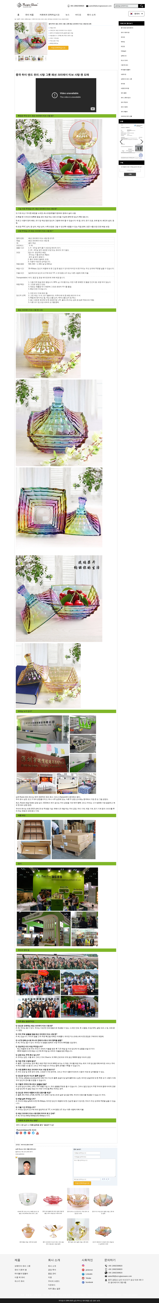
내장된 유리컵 (125, 88)
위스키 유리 (124, 60)
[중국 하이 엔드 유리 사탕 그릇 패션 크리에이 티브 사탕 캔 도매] (31, 38)
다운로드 (51, 1285)
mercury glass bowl (27, 1144)
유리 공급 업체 (64, 1295)
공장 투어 (52, 1270)
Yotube (83, 1278)
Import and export (79, 1295)
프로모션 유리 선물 (126, 116)
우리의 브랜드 (54, 1281)
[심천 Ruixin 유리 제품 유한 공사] (27, 5)
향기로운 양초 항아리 (127, 28)
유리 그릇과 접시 (26, 19)
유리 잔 (46, 1295)
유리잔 (123, 37)
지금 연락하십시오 (58, 48)
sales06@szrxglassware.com (100, 6)
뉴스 (67, 15)
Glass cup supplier (130, 1295)
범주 (18, 19)
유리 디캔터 (124, 107)
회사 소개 (91, 15)
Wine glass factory (114, 1295)
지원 (50, 1277)
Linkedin (83, 1274)
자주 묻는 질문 (54, 1289)
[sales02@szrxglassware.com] (16, 1157)
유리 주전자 (124, 102)
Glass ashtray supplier (96, 1295)
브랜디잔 (123, 74)
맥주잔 (123, 42)
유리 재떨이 (124, 111)
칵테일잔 (123, 51)
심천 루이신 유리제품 (81, 1300)
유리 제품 (29, 15)
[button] (141, 141)
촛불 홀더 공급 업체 (33, 1295)
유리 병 (54, 1295)
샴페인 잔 (123, 56)
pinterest (83, 1270)
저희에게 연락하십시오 (50, 15)
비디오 (78, 15)
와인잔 (123, 46)
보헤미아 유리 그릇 (126, 79)
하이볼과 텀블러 (125, 69)
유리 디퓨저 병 (125, 32)
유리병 (123, 83)
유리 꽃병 (123, 93)
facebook (83, 1282)
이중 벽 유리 (124, 65)
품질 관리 (52, 1274)
